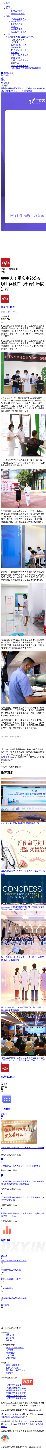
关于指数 (5, 75)
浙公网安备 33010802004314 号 (14, 1417)
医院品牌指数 (17, 11)
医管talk (14, 27)
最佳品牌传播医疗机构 (16, 1370)
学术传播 (10, 1355)
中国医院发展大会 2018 (16, 1396)
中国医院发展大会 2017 (16, 1398)
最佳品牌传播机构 (18, 32)
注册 (7, 83)
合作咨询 (10, 1338)
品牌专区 (10, 1373)
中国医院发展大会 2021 (16, 1390)
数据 (8, 8)
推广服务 (10, 1350)
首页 (8, 3)
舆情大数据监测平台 (15, 1348)
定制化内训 (11, 1358)
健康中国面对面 (18, 21)
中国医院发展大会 (18, 19)
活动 (8, 16)
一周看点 (5, 1109)
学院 (8, 34)
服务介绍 (10, 1335)
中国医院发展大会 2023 (16, 1388)
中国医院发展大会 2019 (16, 1393)
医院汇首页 (8, 73)
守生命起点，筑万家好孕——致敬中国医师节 (20, 1166)
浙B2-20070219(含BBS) (11, 1414)
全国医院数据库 (18, 14)
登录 (3, 83)
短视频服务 (11, 1353)
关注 (8, 6)
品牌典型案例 (17, 29)
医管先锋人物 (17, 24)
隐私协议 (10, 1340)
